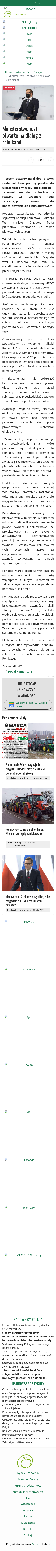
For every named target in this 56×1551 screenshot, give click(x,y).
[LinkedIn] (51, 160)
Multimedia (28, 1522)
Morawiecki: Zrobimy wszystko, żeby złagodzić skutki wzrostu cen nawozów (28, 900)
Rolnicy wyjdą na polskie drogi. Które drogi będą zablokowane (25, 831)
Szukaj (28, 1535)
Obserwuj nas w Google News (31, 704)
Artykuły (28, 1510)
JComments (50, 676)
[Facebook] (31, 160)
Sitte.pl (36, 1544)
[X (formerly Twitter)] (41, 160)
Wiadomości (28, 1504)
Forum (28, 1516)
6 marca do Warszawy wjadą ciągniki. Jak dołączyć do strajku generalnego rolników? (26, 769)
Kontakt (28, 1529)
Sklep (37, 3)
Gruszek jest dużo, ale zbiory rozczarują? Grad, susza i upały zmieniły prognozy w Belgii (26, 1423)
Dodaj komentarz (20, 671)
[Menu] (52, 14)
